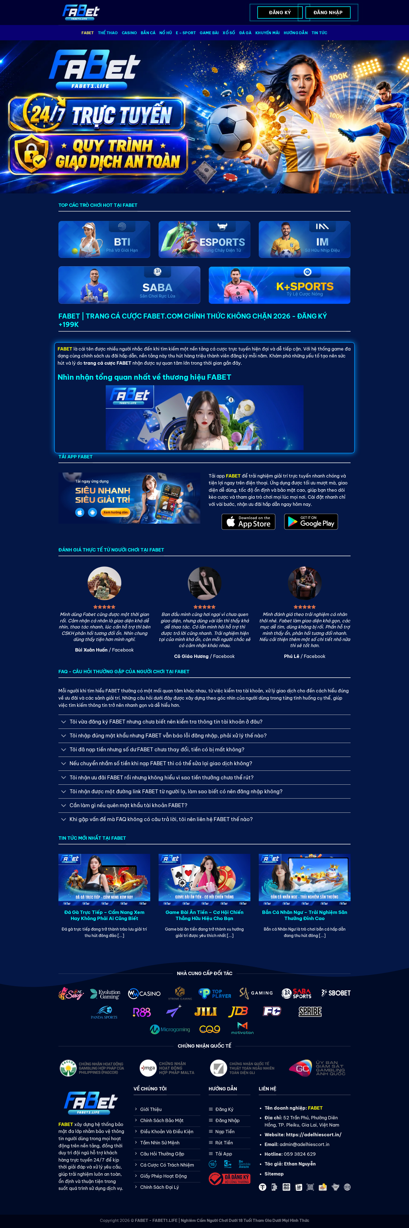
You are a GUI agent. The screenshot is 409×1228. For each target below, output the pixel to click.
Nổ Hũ (165, 33)
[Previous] (67, 889)
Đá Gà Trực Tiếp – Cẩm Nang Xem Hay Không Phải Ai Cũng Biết (104, 915)
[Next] (342, 889)
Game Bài (209, 33)
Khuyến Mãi (267, 33)
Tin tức (319, 33)
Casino (129, 33)
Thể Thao (108, 33)
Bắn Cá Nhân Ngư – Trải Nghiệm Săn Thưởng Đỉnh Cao (304, 915)
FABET (88, 33)
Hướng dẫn (296, 33)
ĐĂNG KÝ (280, 12)
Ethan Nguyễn (300, 1164)
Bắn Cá (148, 33)
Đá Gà (245, 33)
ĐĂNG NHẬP (328, 12)
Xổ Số (229, 33)
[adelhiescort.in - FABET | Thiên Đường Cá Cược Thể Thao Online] (81, 12)
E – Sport (186, 33)
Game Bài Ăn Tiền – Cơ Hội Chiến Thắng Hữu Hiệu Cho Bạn (204, 915)
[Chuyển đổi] (63, 722)
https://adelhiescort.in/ (314, 1134)
